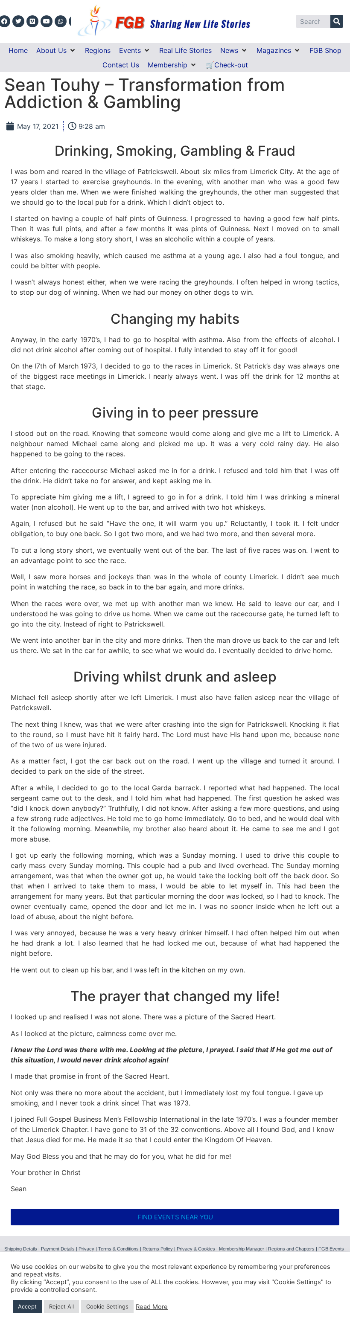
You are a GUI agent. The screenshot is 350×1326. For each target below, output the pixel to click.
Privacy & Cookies (196, 1248)
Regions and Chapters (291, 1248)
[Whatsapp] (61, 21)
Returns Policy (158, 1248)
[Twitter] (18, 21)
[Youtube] (46, 21)
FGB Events (331, 1248)
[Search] (336, 21)
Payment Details (58, 1248)
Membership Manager (241, 1248)
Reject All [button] (61, 1306)
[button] (56, 50)
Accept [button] (27, 1306)
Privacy (86, 1248)
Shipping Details (20, 1248)
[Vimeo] (32, 21)
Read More (152, 1307)
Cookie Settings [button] (107, 1306)
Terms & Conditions (118, 1248)
